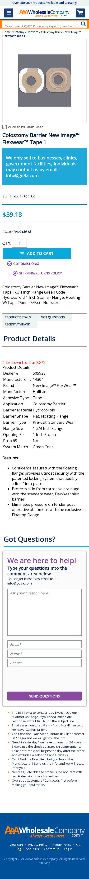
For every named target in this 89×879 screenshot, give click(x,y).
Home (6, 32)
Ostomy (18, 32)
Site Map (44, 863)
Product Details (16, 367)
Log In (68, 849)
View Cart (16, 844)
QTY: (7, 243)
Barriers (32, 32)
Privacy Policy (37, 844)
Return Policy (61, 844)
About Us (32, 849)
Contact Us (51, 849)
